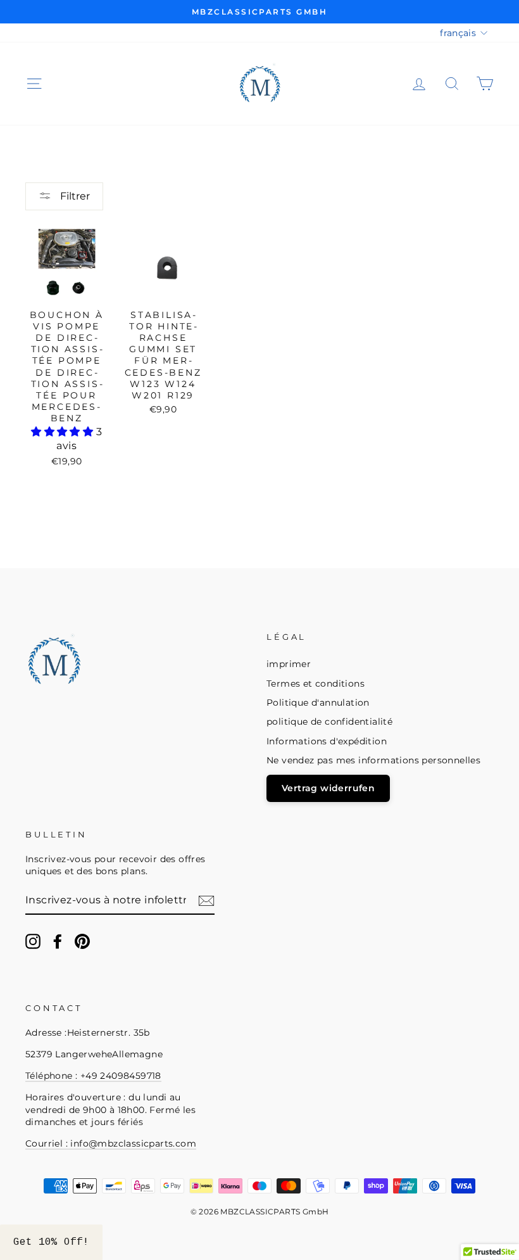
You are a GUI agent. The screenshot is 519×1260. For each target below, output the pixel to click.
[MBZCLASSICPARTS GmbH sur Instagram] (33, 941)
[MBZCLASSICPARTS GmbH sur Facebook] (57, 941)
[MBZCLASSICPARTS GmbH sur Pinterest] (82, 941)
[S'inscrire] (206, 900)
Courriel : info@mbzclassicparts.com (110, 1143)
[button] (63, 432)
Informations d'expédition (326, 741)
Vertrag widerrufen (328, 788)
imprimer (288, 664)
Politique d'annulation (318, 702)
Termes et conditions (315, 683)
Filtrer (74, 196)
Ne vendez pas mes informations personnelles (373, 760)
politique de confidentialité (329, 721)
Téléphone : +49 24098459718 (93, 1076)
